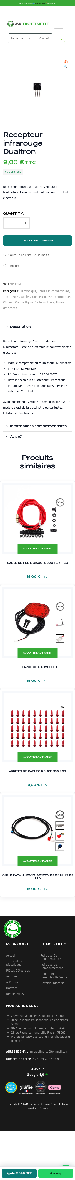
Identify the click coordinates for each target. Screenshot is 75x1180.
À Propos (12, 982)
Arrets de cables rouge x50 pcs (37, 771)
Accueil (11, 955)
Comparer (14, 266)
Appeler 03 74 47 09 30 (19, 1173)
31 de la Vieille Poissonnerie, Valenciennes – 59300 (40, 1022)
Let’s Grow (62, 1104)
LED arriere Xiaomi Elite (37, 667)
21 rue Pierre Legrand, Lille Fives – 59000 (38, 1032)
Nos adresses (51, 3)
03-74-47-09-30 (27, 3)
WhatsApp (55, 1173)
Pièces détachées (18, 970)
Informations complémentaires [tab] (38, 426)
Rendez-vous (15, 994)
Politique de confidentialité (51, 957)
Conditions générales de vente (54, 975)
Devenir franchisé (52, 983)
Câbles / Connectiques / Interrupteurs (28, 302)
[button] (66, 64)
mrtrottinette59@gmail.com (49, 1051)
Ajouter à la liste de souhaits (28, 255)
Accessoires (14, 976)
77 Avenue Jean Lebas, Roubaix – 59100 (37, 1016)
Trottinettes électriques (14, 963)
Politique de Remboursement (52, 966)
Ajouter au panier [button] (37, 548)
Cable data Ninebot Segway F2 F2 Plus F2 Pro (37, 877)
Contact (11, 988)
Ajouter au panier (38, 240)
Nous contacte (40, 3)
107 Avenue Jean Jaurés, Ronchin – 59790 (38, 1028)
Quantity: (13, 213)
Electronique (27, 291)
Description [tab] (20, 326)
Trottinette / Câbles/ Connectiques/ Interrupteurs (37, 297)
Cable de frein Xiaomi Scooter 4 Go (37, 563)
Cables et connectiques (53, 291)
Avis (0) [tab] (16, 436)
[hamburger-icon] (58, 24)
